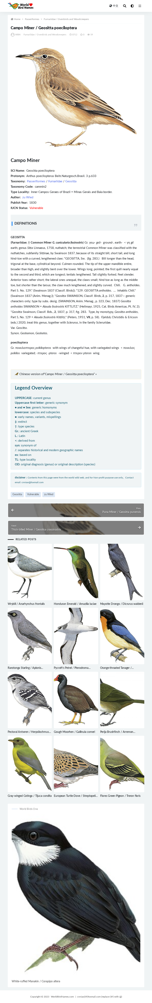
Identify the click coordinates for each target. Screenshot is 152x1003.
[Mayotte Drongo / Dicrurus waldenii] (122, 572)
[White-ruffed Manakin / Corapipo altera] (76, 896)
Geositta (70, 181)
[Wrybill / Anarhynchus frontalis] (30, 572)
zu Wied (27, 197)
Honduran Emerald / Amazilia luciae (75, 604)
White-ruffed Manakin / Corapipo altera (36, 981)
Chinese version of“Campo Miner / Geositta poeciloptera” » (58, 374)
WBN (18, 35)
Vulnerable (33, 494)
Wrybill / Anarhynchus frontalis (26, 604)
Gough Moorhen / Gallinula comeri (74, 732)
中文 (115, 6)
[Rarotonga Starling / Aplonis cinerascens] (30, 636)
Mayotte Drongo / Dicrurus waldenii (121, 604)
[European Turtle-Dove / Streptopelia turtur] (76, 764)
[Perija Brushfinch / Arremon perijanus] (122, 700)
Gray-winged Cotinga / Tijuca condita (30, 796)
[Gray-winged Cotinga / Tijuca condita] (30, 764)
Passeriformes (32, 19)
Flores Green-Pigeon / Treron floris (120, 796)
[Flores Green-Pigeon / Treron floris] (122, 764)
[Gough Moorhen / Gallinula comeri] (76, 700)
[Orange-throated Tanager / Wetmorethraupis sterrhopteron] (122, 636)
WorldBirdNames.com (62, 996)
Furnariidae (55, 181)
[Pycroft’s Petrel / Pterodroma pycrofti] (76, 636)
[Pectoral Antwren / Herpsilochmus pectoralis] (30, 700)
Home (17, 19)
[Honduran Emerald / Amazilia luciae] (76, 572)
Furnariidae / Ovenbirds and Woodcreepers (66, 19)
